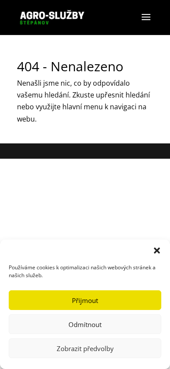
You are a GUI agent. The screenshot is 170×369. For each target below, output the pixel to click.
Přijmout (85, 300)
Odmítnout (85, 324)
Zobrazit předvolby (85, 348)
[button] (157, 250)
